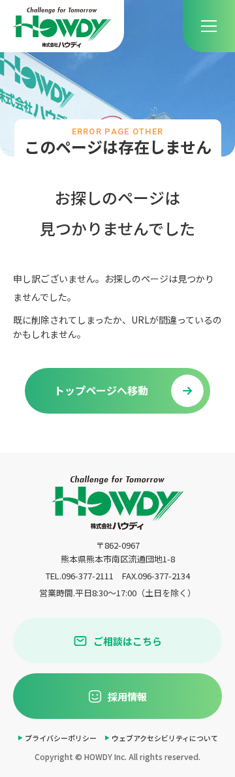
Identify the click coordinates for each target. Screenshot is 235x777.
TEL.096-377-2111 (80, 576)
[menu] (209, 26)
